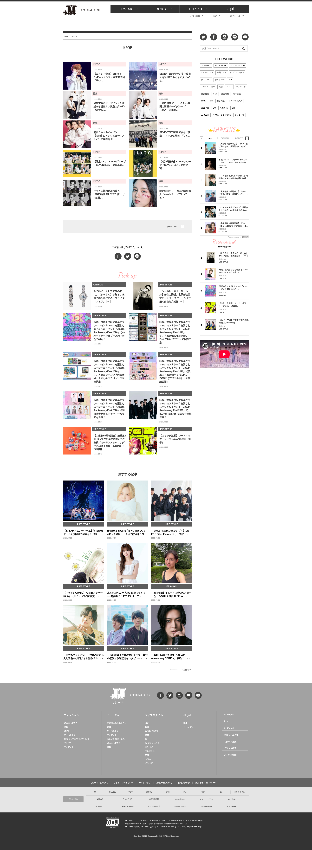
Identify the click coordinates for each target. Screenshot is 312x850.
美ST (203, 792)
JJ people (195, 16)
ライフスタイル (154, 715)
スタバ (229, 87)
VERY (131, 792)
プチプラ (68, 743)
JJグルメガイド (152, 743)
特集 (66, 727)
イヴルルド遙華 (208, 87)
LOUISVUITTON (237, 65)
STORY (149, 792)
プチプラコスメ (235, 101)
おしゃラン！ (189, 727)
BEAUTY (161, 9)
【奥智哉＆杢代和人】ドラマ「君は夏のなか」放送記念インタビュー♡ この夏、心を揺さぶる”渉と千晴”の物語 (233, 145)
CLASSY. (112, 792)
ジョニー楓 (239, 115)
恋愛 (147, 755)
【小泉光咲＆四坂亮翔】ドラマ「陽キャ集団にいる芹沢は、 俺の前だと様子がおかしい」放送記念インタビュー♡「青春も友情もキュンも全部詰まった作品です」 (233, 224)
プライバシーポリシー (123, 783)
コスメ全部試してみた (116, 739)
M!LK (215, 94)
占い (215, 16)
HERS (167, 792)
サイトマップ (145, 783)
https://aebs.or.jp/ (194, 827)
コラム (148, 759)
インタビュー (151, 763)
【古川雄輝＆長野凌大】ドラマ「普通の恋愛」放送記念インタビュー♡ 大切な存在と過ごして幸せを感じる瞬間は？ (233, 192)
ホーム (66, 36)
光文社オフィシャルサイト (207, 783)
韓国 (109, 727)
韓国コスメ (222, 72)
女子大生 (221, 101)
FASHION (126, 9)
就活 (221, 87)
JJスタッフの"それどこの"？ (77, 739)
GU (214, 108)
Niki (211, 101)
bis (221, 792)
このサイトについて (99, 783)
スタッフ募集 (230, 741)
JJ (95, 792)
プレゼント (69, 747)
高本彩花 (237, 94)
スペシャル (235, 16)
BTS (233, 108)
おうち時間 (220, 80)
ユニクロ (205, 108)
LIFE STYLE (195, 9)
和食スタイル (239, 792)
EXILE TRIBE (221, 65)
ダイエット (206, 80)
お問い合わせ (184, 783)
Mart (185, 792)
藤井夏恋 (205, 94)
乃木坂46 (224, 108)
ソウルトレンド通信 (222, 115)
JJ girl (230, 9)
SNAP (66, 731)
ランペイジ (241, 87)
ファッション (71, 715)
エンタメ (149, 747)
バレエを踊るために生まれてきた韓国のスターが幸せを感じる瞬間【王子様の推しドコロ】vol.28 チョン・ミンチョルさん (233, 176)
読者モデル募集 (231, 735)
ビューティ (113, 715)
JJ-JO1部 (205, 115)
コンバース (206, 65)
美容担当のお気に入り (116, 723)
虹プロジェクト (237, 72)
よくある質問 (230, 755)
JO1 (230, 80)
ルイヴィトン (207, 72)
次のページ (172, 226)
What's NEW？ (70, 723)
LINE (203, 101)
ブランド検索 (230, 748)
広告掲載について (164, 783)
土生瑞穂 (225, 94)
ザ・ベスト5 (69, 735)
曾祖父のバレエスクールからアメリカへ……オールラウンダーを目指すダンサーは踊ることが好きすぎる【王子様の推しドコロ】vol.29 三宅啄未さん (233, 161)
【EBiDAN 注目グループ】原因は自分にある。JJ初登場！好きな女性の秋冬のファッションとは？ (233, 208)
